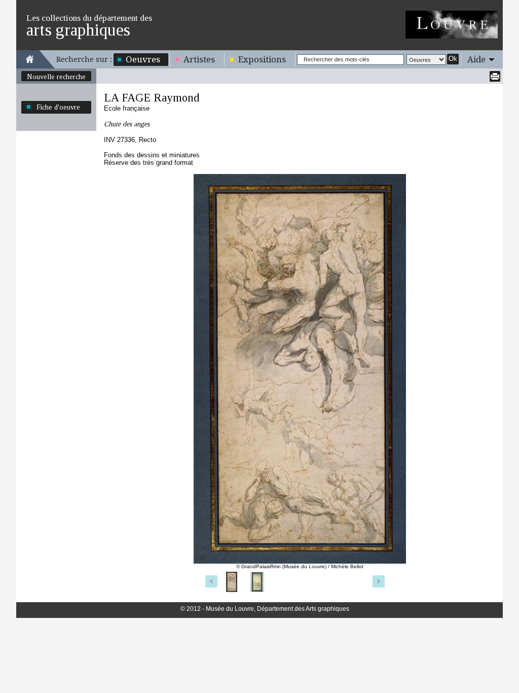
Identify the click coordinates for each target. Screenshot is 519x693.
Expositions (262, 59)
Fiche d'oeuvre (58, 107)
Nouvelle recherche (56, 77)
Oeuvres (143, 59)
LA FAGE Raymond (152, 97)
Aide (476, 59)
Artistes (199, 59)
